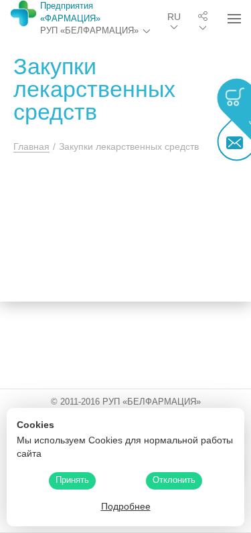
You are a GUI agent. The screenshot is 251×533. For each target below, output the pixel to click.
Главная (31, 146)
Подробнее (126, 506)
